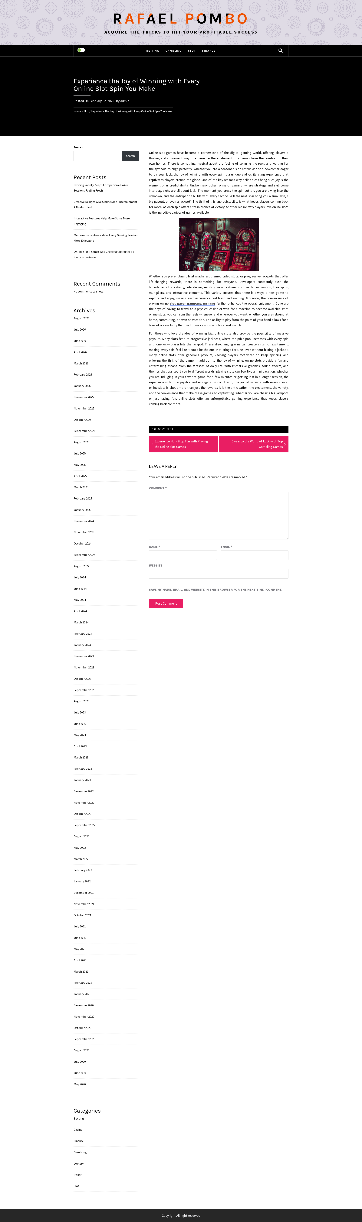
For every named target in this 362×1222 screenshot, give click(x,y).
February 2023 (83, 769)
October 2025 (82, 420)
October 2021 (82, 915)
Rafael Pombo (181, 18)
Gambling (174, 50)
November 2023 (84, 667)
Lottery (79, 1163)
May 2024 (80, 600)
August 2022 (81, 836)
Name (154, 546)
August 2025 (81, 442)
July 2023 (80, 712)
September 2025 (84, 431)
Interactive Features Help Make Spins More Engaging (102, 221)
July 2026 (80, 329)
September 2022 (84, 825)
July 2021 (80, 926)
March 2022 (81, 859)
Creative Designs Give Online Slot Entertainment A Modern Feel (105, 204)
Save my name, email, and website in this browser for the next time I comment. (215, 589)
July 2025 (80, 453)
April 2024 (80, 611)
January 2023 (82, 780)
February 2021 (83, 982)
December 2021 (84, 892)
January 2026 (82, 386)
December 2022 (84, 791)
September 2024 (84, 555)
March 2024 (81, 622)
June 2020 (80, 1073)
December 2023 (84, 656)
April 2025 (80, 476)
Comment (158, 488)
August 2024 (81, 566)
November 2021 (84, 904)
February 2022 (83, 870)
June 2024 (80, 588)
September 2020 (84, 1039)
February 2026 (83, 374)
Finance (209, 50)
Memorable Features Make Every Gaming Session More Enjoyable (105, 237)
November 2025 (84, 408)
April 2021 (80, 960)
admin (124, 101)
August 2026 (81, 318)
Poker (77, 1175)
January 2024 (82, 645)
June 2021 (80, 937)
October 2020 (82, 1028)
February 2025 (83, 498)
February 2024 (83, 633)
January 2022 (82, 881)
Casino (78, 1129)
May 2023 (80, 735)
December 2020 (84, 1005)
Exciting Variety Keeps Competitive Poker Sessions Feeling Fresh (101, 187)
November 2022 (84, 802)
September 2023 (84, 690)
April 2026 (80, 352)
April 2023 (80, 746)
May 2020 (80, 1084)
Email (226, 546)
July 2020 (80, 1061)
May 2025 (80, 465)
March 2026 (81, 363)
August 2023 (81, 701)
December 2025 (84, 397)
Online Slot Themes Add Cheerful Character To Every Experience (104, 254)
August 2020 (81, 1050)
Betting (152, 50)
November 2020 (84, 1016)
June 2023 (80, 724)
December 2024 (84, 521)
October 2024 (82, 543)
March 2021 (81, 971)
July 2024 (80, 577)
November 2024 (84, 532)
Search (78, 147)
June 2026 (80, 341)
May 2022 (80, 847)
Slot (192, 50)
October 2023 (82, 679)
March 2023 (81, 757)
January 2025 (82, 510)
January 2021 (82, 994)
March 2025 (81, 487)
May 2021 (80, 949)
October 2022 (82, 814)
